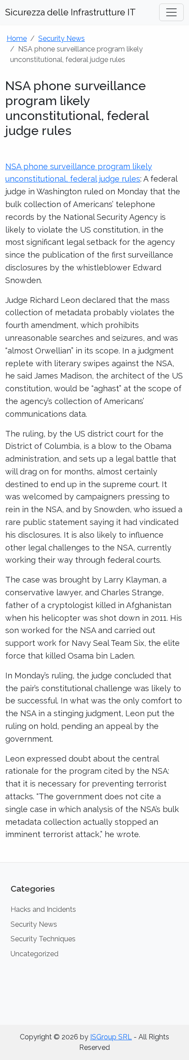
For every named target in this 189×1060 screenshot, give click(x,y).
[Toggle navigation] (171, 12)
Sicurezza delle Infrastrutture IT (70, 12)
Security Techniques (43, 939)
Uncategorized (34, 954)
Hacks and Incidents (43, 909)
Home (17, 38)
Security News (61, 38)
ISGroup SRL (111, 1037)
